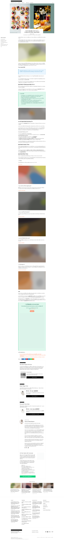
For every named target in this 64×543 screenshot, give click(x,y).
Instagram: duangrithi (21, 216)
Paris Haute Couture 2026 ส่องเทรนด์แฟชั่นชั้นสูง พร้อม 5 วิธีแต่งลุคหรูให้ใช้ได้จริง (14, 520)
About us (27, 2)
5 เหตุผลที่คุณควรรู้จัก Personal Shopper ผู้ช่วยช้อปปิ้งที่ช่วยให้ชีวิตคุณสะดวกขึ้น (36, 507)
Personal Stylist (14, 2)
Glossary (31, 2)
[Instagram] (47, 531)
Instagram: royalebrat (21, 242)
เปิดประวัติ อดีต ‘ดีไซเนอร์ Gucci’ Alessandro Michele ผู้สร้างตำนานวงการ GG (36, 517)
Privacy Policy (43, 537)
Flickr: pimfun (20, 164)
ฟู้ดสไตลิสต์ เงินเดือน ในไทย (4, 44)
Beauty (23, 2)
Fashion (19, 2)
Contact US (38, 537)
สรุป (1, 46)
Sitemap (52, 537)
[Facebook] (52, 531)
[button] (21, 2)
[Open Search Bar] (53, 2)
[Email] (45, 531)
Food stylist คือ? (3, 39)
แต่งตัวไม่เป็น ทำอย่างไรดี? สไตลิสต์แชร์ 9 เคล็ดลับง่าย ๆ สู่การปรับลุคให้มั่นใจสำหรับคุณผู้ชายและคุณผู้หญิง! (37, 503)
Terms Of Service (48, 537)
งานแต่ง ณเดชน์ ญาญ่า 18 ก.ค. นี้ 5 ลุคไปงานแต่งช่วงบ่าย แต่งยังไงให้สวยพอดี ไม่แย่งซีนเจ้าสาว (15, 490)
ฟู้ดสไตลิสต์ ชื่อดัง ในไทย (4, 45)
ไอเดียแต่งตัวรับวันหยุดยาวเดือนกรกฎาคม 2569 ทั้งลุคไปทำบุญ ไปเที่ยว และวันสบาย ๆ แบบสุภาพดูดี (47, 490)
